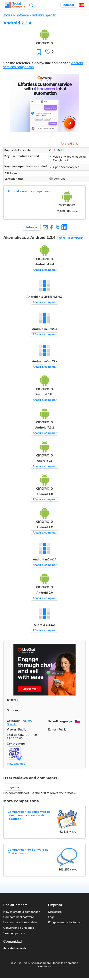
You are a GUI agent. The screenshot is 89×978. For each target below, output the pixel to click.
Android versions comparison (29, 191)
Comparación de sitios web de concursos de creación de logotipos (29, 815)
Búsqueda (31, 5)
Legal (51, 917)
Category (13, 720)
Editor (52, 729)
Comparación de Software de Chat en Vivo (28, 851)
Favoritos (39, 52)
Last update (15, 735)
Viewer (11, 729)
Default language (60, 721)
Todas (7, 15)
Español (81, 5)
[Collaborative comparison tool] (15, 5)
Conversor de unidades (18, 927)
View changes (16, 763)
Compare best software (18, 917)
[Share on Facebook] (51, 227)
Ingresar (68, 4)
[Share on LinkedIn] (64, 227)
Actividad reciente (14, 948)
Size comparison (14, 933)
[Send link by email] (45, 227)
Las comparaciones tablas (20, 922)
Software (22, 15)
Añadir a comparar (71, 237)
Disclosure (55, 911)
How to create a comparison (21, 911)
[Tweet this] (58, 227)
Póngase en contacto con (64, 922)
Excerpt (12, 699)
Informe (31, 227)
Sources (12, 710)
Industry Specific (44, 15)
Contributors (16, 743)
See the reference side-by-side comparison (37, 63)
